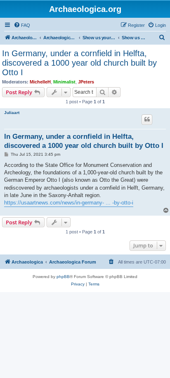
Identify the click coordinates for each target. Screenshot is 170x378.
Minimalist (64, 81)
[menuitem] (22, 25)
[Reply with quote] (147, 119)
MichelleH (40, 81)
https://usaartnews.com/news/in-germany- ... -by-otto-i (68, 203)
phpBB (63, 276)
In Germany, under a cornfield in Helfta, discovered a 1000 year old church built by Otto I (79, 63)
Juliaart (11, 112)
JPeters (86, 81)
